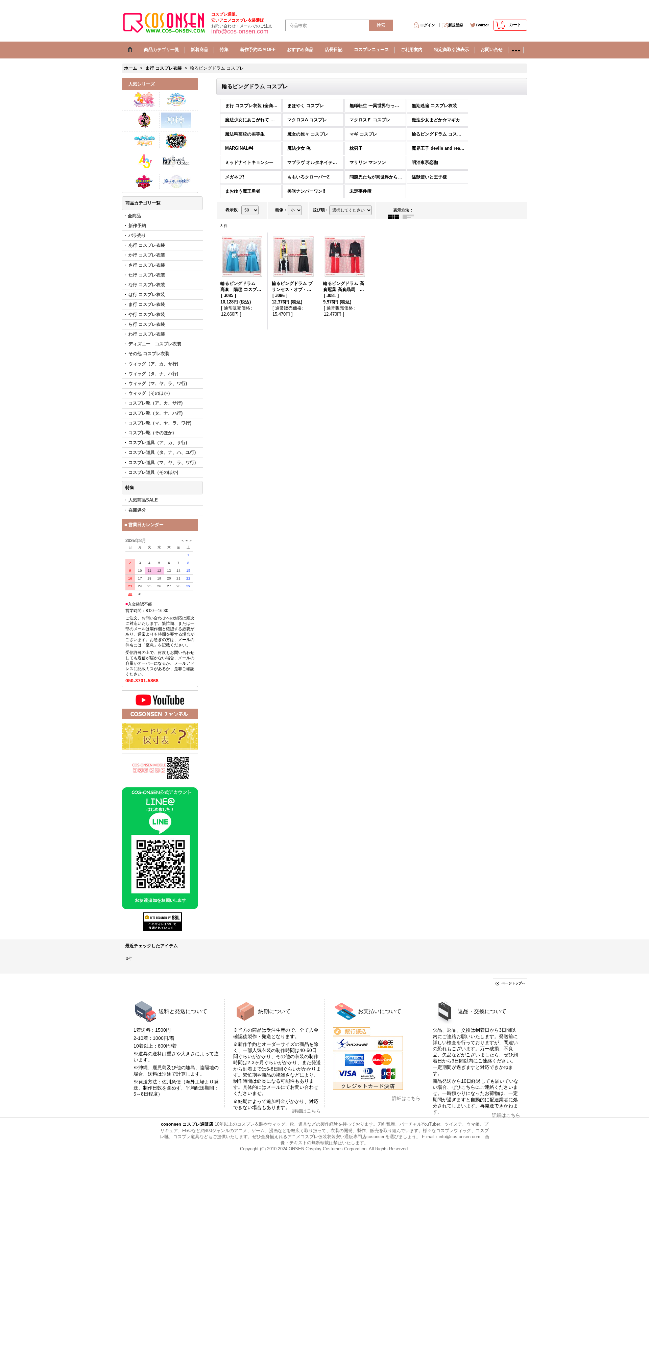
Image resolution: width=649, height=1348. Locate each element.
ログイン (427, 25)
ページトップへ (513, 983)
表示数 (232, 209)
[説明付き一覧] (410, 216)
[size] (160, 736)
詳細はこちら (306, 1110)
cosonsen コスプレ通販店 (187, 1124)
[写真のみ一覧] (395, 216)
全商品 (134, 215)
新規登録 (455, 25)
